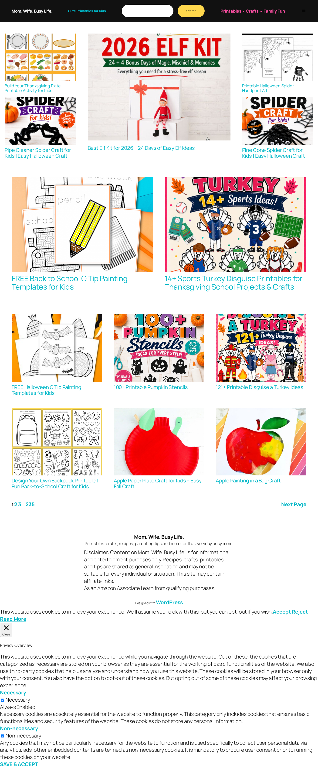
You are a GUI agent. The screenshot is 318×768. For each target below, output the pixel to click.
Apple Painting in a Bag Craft (248, 481)
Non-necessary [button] (19, 728)
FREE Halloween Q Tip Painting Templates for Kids (46, 390)
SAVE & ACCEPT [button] (19, 764)
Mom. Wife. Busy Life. (32, 11)
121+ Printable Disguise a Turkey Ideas (259, 387)
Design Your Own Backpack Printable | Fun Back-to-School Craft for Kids (55, 483)
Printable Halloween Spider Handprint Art (268, 88)
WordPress (169, 602)
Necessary (18, 699)
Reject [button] (300, 611)
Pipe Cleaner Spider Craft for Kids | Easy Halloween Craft (38, 153)
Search (191, 11)
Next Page (293, 504)
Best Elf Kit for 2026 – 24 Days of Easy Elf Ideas (141, 148)
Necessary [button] (13, 692)
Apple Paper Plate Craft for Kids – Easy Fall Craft (158, 483)
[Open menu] (303, 11)
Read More (13, 618)
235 (30, 504)
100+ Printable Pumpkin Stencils (151, 387)
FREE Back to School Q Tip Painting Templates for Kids (70, 282)
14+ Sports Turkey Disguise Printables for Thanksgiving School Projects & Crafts (234, 282)
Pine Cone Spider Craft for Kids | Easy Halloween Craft (273, 153)
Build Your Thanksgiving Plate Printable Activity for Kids (33, 88)
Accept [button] (282, 611)
